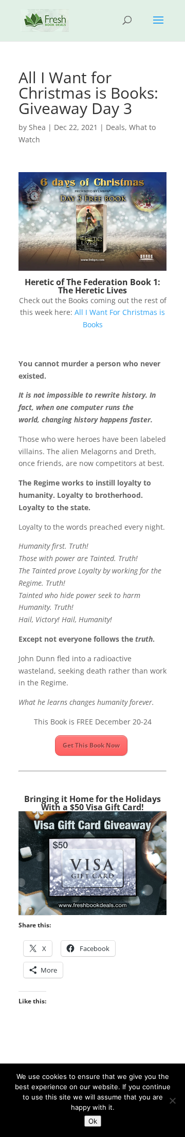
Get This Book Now (91, 745)
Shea (37, 127)
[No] (172, 1100)
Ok (92, 1121)
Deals (115, 127)
